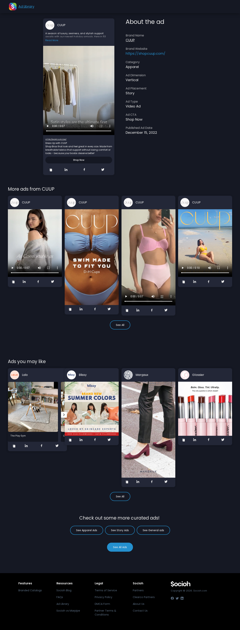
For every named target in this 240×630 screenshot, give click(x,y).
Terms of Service (106, 590)
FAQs (59, 597)
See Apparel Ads (86, 530)
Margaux (142, 374)
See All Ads (120, 547)
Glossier (198, 374)
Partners (138, 590)
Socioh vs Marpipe (68, 611)
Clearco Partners (144, 597)
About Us (138, 604)
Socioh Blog (63, 590)
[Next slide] (64, 415)
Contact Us (140, 611)
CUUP (61, 25)
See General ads (153, 530)
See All (120, 325)
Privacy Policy (103, 597)
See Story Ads (120, 530)
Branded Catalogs (30, 590)
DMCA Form (102, 604)
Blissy (83, 374)
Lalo (25, 374)
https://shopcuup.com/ (55, 139)
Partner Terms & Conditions (105, 612)
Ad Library (62, 604)
